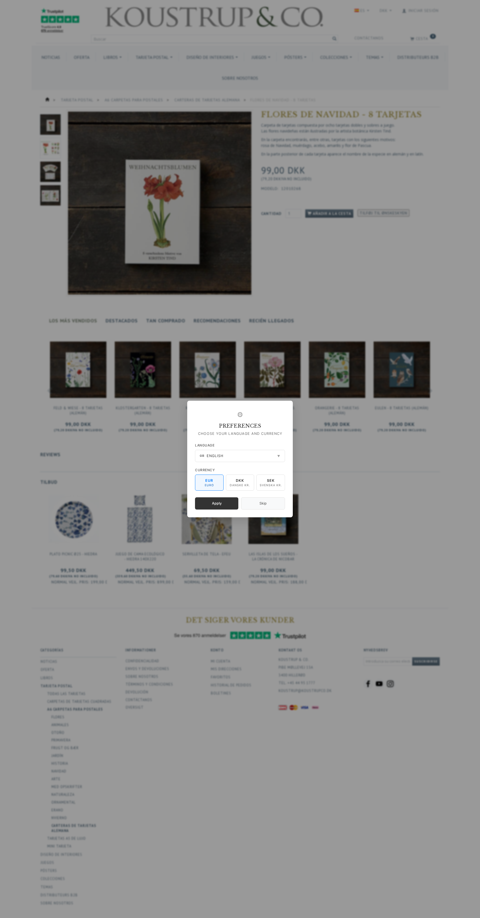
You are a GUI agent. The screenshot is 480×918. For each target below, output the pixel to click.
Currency (205, 470)
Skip (263, 503)
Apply (217, 503)
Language (204, 445)
